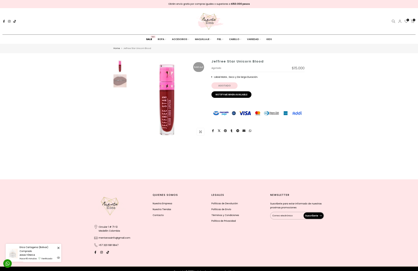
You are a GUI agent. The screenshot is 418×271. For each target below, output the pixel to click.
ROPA (161, 39)
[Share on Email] (243, 131)
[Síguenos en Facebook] (3, 21)
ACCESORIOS (179, 39)
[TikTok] (14, 21)
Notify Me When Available (231, 94)
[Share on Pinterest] (225, 131)
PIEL (219, 39)
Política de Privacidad (223, 220)
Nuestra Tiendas (162, 209)
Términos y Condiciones (225, 215)
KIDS (269, 39)
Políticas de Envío (221, 209)
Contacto (158, 215)
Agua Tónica (27, 255)
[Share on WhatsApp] (250, 131)
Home (116, 48)
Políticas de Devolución (224, 203)
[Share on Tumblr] (231, 131)
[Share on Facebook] (212, 131)
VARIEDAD (253, 39)
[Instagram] (9, 21)
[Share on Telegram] (237, 131)
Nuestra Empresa (162, 203)
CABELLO (234, 39)
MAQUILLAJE (202, 39)
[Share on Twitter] (219, 131)
